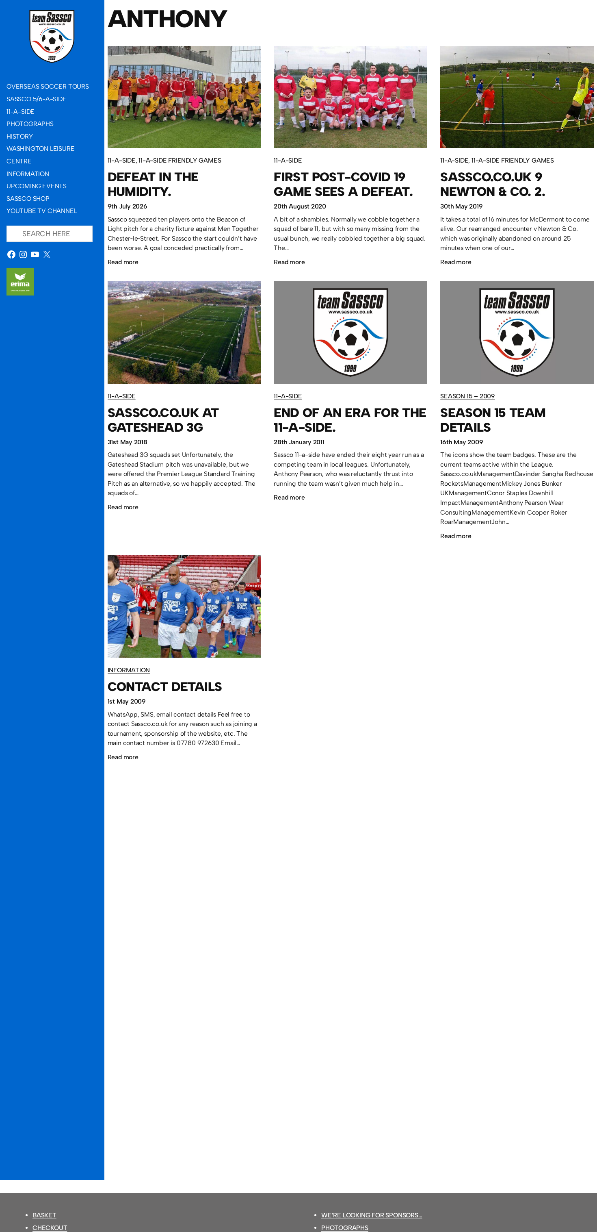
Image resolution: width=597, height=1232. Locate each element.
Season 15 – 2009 (467, 396)
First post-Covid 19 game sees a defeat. (343, 184)
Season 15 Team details (492, 420)
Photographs (344, 1228)
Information (129, 670)
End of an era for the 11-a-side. (350, 420)
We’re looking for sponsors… (371, 1215)
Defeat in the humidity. (153, 184)
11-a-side (122, 160)
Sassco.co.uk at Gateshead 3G (163, 420)
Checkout (49, 1228)
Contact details (165, 687)
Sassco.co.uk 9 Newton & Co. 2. (492, 184)
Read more (123, 263)
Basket (44, 1215)
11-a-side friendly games (179, 160)
